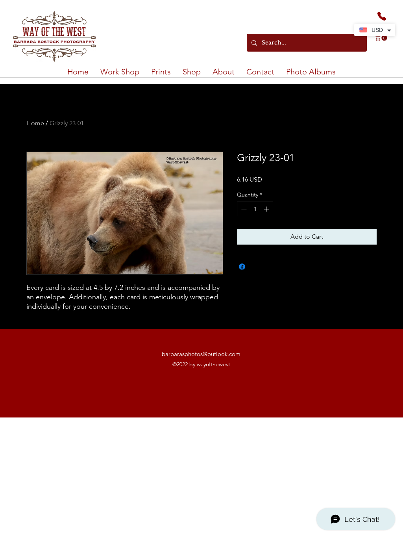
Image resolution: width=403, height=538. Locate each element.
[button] (201, 348)
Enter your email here (94, 288)
